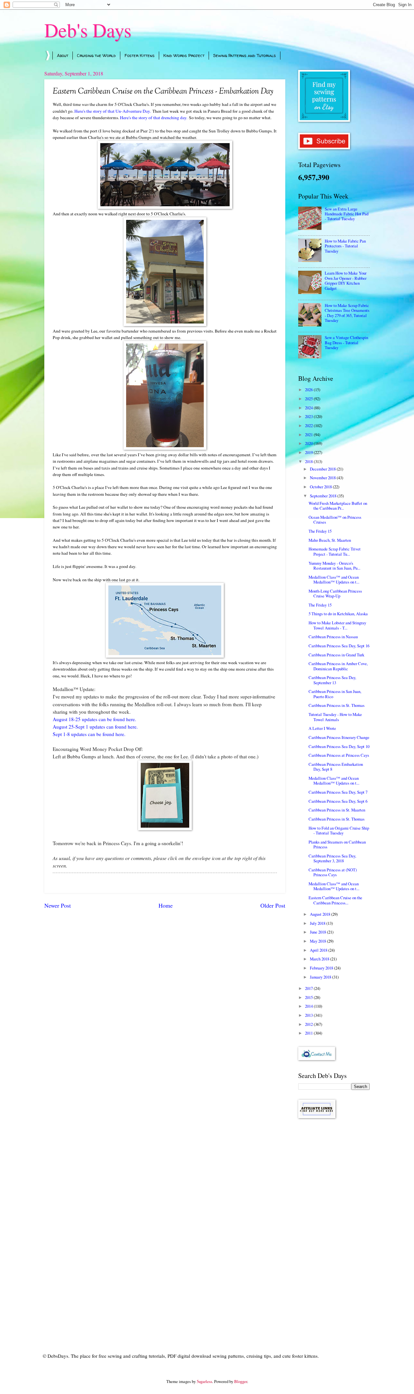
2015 (309, 997)
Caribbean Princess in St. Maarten (337, 810)
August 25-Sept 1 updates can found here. (95, 726)
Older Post (272, 905)
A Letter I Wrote (322, 728)
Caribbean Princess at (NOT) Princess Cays (333, 872)
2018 (309, 461)
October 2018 (321, 487)
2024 (309, 408)
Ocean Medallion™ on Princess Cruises (335, 519)
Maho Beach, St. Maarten (330, 540)
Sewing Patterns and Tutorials (244, 55)
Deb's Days (87, 30)
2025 (309, 399)
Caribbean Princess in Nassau (333, 637)
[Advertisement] (334, 1226)
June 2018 (318, 932)
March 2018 (320, 959)
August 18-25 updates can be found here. (94, 719)
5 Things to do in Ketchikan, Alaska (338, 614)
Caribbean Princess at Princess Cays (339, 755)
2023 (309, 416)
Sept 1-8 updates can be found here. (89, 734)
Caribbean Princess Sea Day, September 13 (332, 679)
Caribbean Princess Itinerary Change (339, 737)
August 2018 (320, 914)
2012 (309, 1024)
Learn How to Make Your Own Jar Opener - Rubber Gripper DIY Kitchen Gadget (345, 280)
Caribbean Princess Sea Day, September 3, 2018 (332, 858)
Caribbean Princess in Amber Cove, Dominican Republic (338, 666)
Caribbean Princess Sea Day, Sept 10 (339, 746)
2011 (309, 1033)
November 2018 (323, 478)
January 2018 (321, 977)
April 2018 (319, 950)
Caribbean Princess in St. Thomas (337, 705)
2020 (309, 443)
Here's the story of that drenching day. (153, 117)
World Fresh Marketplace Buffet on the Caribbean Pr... (338, 505)
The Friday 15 (320, 531)
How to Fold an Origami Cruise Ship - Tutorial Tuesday (339, 830)
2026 (309, 389)
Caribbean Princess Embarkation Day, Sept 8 (336, 766)
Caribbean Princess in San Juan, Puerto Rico (335, 693)
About (62, 55)
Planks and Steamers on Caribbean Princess (337, 844)
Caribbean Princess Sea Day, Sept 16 (339, 646)
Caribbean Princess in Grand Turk (336, 655)
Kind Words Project (183, 55)
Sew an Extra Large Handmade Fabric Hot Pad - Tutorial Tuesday (346, 214)
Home (165, 905)
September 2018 (323, 496)
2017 (309, 988)
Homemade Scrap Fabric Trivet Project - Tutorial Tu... (335, 551)
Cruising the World (96, 55)
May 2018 (318, 941)
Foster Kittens (140, 55)
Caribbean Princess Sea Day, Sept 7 (338, 792)
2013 (309, 1015)
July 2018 (318, 923)
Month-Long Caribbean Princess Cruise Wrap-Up (335, 593)
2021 (309, 434)
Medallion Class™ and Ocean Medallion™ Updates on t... (334, 579)
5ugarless (204, 1381)
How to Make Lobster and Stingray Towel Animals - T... (337, 625)
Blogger (240, 1381)
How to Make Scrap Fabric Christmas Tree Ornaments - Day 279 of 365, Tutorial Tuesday (347, 312)
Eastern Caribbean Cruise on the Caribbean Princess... (335, 900)
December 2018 (323, 469)
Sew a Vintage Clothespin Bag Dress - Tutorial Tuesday (346, 342)
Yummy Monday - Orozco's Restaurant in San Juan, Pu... (334, 565)
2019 (309, 452)
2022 (309, 425)
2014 (309, 1006)
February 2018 (322, 968)
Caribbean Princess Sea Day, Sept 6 (338, 801)
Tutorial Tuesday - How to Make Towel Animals (335, 716)
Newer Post (57, 905)
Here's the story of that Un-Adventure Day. (112, 111)
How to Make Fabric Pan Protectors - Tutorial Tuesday (345, 246)
